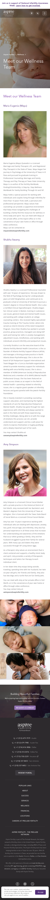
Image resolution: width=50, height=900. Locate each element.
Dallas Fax (34, 752)
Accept (40, 892)
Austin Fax (34, 743)
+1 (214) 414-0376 (22, 752)
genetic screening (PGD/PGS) (32, 866)
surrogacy (14, 869)
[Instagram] (25, 884)
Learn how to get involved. (28, 5)
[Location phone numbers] (38, 13)
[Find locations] (31, 13)
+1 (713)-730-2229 (21, 756)
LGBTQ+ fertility (26, 869)
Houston (33, 756)
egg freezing (17, 866)
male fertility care (38, 863)
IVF (12, 866)
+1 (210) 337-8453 (21, 761)
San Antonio (34, 761)
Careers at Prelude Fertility (25, 821)
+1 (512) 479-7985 (21, 743)
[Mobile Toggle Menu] (44, 13)
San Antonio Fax (34, 765)
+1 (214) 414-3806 (23, 747)
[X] (32, 884)
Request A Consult (25, 708)
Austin (34, 738)
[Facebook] (17, 884)
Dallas (34, 747)
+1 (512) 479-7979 (23, 738)
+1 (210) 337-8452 (19, 765)
